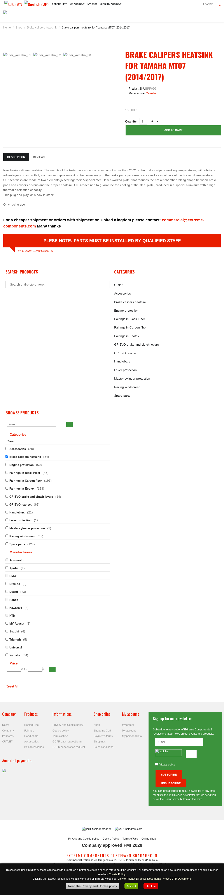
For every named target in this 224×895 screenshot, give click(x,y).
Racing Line (31, 724)
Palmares (8, 736)
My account (129, 730)
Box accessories (34, 747)
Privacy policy (167, 764)
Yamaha (151, 93)
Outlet (118, 285)
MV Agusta (16, 623)
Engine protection (126, 310)
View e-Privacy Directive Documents (139, 878)
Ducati (13, 591)
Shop (19, 27)
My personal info (132, 736)
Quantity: (131, 121)
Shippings (100, 741)
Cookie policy (60, 730)
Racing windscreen (127, 387)
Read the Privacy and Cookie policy (92, 886)
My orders (128, 724)
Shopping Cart (102, 730)
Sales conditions (103, 747)
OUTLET (7, 741)
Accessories (122, 293)
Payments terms (103, 736)
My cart (92, 4)
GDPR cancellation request (68, 747)
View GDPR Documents (177, 878)
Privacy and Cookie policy (67, 724)
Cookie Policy (111, 838)
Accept (131, 886)
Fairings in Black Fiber (129, 319)
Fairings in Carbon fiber (130, 327)
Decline (151, 886)
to (25, 669)
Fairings (29, 730)
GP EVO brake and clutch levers (136, 344)
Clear (10, 441)
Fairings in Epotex (126, 336)
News (5, 724)
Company (8, 730)
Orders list (59, 4)
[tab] (57, 435)
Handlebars (122, 361)
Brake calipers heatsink (42, 27)
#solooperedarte (102, 829)
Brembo (14, 584)
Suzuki (14, 631)
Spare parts (122, 395)
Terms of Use (60, 736)
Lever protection (125, 370)
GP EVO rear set (125, 353)
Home (7, 27)
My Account (77, 4)
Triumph (15, 639)
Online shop (149, 838)
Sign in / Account (110, 4)
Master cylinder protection (132, 378)
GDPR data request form (67, 741)
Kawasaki (15, 607)
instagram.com (133, 829)
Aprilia (13, 568)
